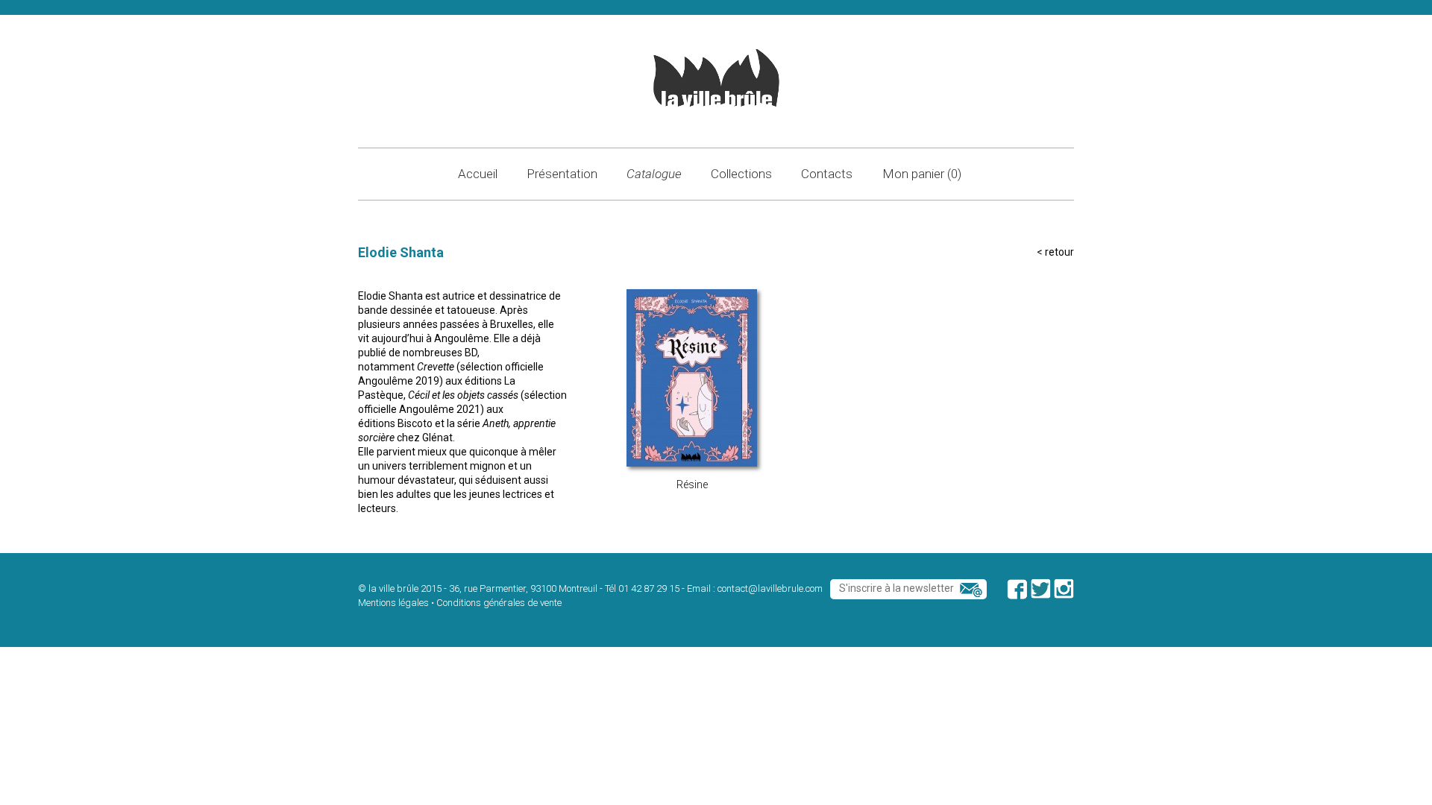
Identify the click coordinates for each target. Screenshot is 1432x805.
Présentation (562, 173)
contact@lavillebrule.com (770, 588)
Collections (741, 173)
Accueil (477, 173)
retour (1059, 252)
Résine (692, 484)
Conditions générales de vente (499, 602)
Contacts (826, 173)
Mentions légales (393, 602)
